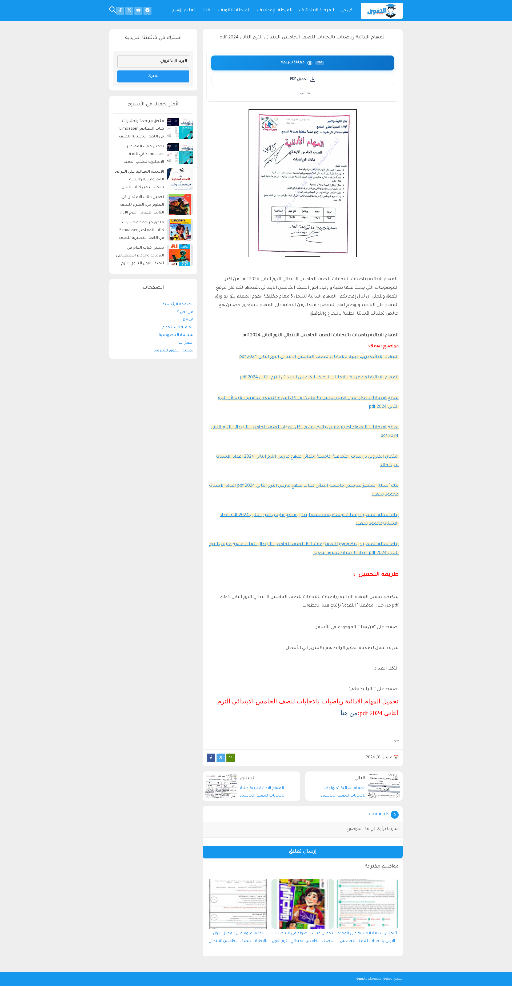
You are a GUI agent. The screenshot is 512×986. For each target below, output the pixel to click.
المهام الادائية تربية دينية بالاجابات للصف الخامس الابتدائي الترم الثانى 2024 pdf (319, 357)
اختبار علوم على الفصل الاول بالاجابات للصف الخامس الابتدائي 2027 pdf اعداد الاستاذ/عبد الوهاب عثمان (238, 939)
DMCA (188, 320)
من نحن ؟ (185, 312)
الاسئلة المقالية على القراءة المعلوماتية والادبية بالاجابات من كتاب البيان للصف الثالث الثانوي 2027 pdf (139, 180)
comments (377, 814)
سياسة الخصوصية (176, 335)
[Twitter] (221, 758)
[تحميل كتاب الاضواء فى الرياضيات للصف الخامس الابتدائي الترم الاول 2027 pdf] (302, 904)
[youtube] (138, 11)
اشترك (153, 76)
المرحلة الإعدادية (276, 10)
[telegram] (147, 11)
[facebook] (120, 11)
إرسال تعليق (303, 851)
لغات (206, 10)
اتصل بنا (185, 343)
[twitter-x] (129, 11)
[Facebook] (211, 758)
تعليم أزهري (183, 10)
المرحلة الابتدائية (318, 10)
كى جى (346, 10)
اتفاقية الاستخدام (177, 328)
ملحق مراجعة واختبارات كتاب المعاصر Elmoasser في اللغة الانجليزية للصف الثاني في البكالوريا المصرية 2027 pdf (140, 129)
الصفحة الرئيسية (177, 305)
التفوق (360, 979)
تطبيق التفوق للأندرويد (173, 351)
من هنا (349, 713)
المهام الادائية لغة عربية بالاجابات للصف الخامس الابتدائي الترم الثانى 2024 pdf (319, 377)
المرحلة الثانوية (236, 10)
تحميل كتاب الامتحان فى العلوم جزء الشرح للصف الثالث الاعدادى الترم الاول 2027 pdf (142, 205)
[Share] (230, 758)
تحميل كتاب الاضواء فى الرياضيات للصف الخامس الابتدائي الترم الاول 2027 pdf (302, 939)
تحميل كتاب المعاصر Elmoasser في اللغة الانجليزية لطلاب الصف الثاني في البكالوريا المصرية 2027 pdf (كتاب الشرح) (140, 155)
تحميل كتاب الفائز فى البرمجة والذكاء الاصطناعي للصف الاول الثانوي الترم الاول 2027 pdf (140, 256)
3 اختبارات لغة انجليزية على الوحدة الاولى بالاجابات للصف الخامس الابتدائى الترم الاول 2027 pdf (367, 939)
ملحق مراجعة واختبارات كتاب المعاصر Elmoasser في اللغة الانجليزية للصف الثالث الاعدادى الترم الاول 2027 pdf (141, 231)
